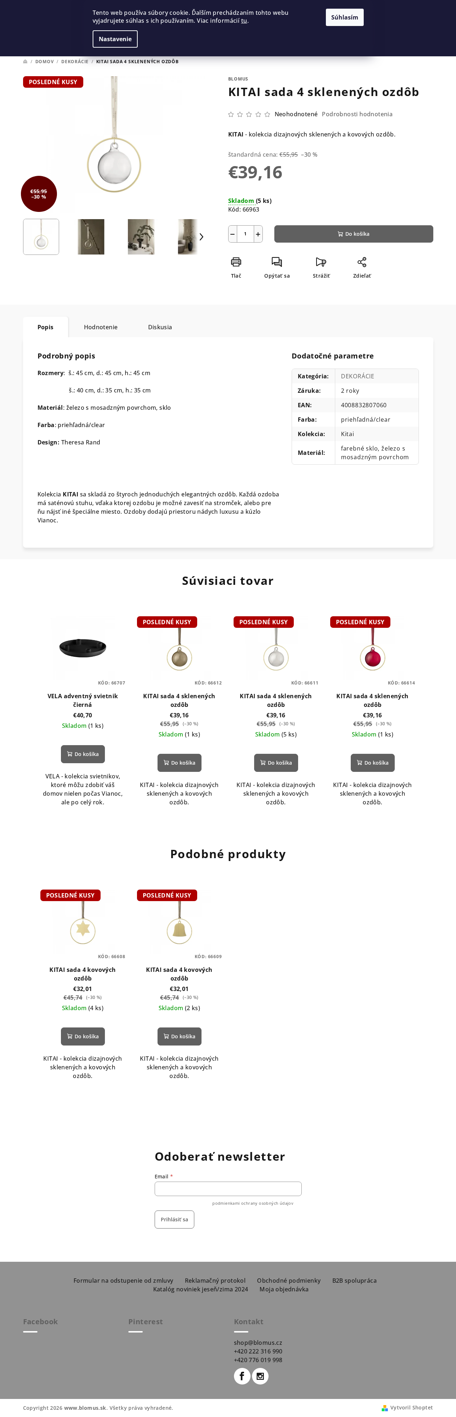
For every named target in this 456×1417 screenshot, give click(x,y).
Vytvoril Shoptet (411, 1407)
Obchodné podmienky (288, 1281)
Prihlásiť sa (174, 1219)
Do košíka (357, 233)
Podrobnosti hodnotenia (357, 114)
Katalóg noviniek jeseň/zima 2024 (200, 1289)
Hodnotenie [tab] (101, 327)
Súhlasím (344, 17)
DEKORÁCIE (358, 376)
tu (244, 21)
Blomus (238, 79)
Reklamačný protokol (215, 1281)
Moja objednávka (284, 1289)
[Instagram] (260, 1376)
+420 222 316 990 (258, 1351)
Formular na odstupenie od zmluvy (123, 1281)
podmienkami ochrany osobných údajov (252, 1203)
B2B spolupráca (354, 1281)
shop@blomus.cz (258, 1343)
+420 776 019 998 (258, 1360)
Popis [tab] (45, 327)
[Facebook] (242, 1376)
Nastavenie (115, 39)
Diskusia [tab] (160, 327)
